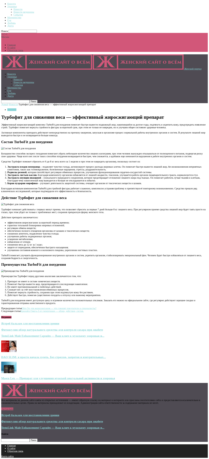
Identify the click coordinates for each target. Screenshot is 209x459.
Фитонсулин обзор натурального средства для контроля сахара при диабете (52, 329)
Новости (17, 9)
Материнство (14, 17)
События (18, 14)
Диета (10, 25)
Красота (11, 3)
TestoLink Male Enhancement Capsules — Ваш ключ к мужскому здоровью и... (52, 335)
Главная (11, 45)
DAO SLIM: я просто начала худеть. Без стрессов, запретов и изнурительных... (53, 357)
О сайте (11, 47)
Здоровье (12, 6)
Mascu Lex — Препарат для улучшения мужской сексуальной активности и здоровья (58, 378)
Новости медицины (23, 12)
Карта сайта (7, 456)
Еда (9, 20)
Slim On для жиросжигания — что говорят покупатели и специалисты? (59, 308)
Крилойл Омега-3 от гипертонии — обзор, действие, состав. (52, 311)
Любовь (11, 23)
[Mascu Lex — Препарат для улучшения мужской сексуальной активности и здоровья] (9, 372)
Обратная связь (15, 50)
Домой (4, 104)
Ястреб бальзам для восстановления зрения (30, 323)
